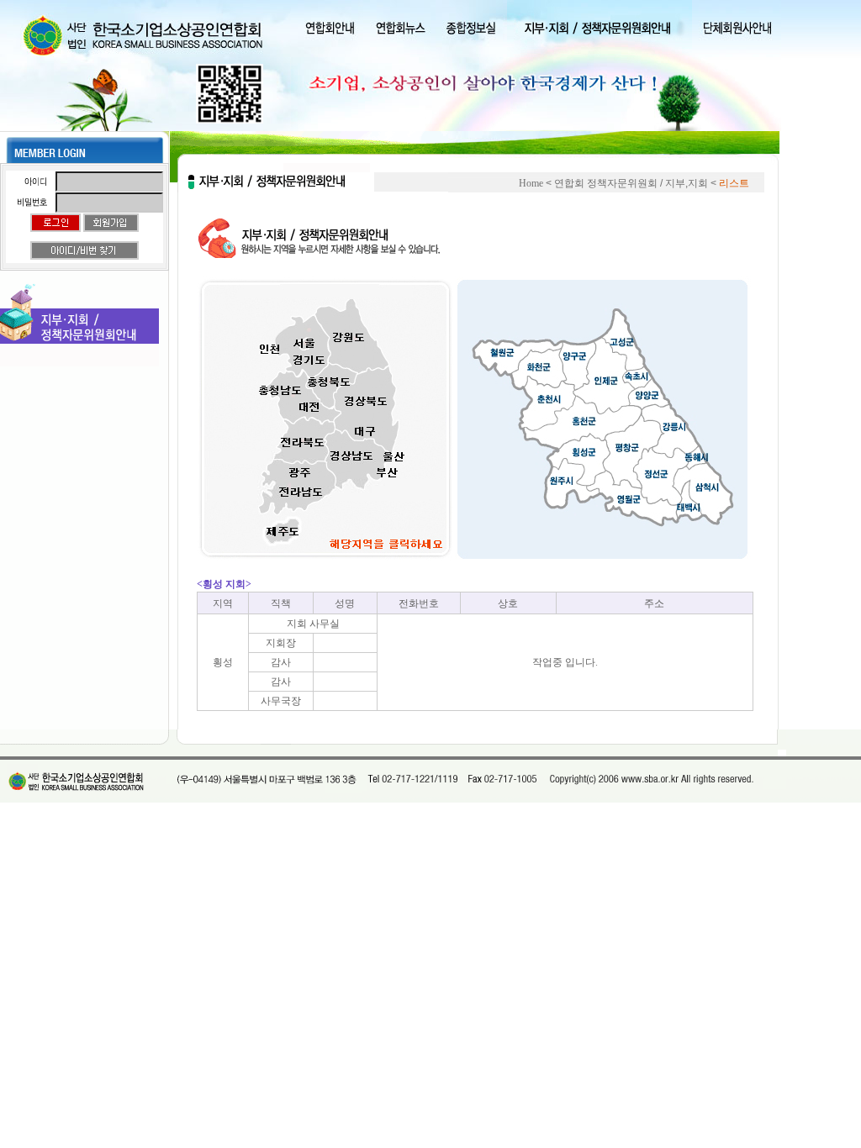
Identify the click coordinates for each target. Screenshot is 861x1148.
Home (531, 183)
